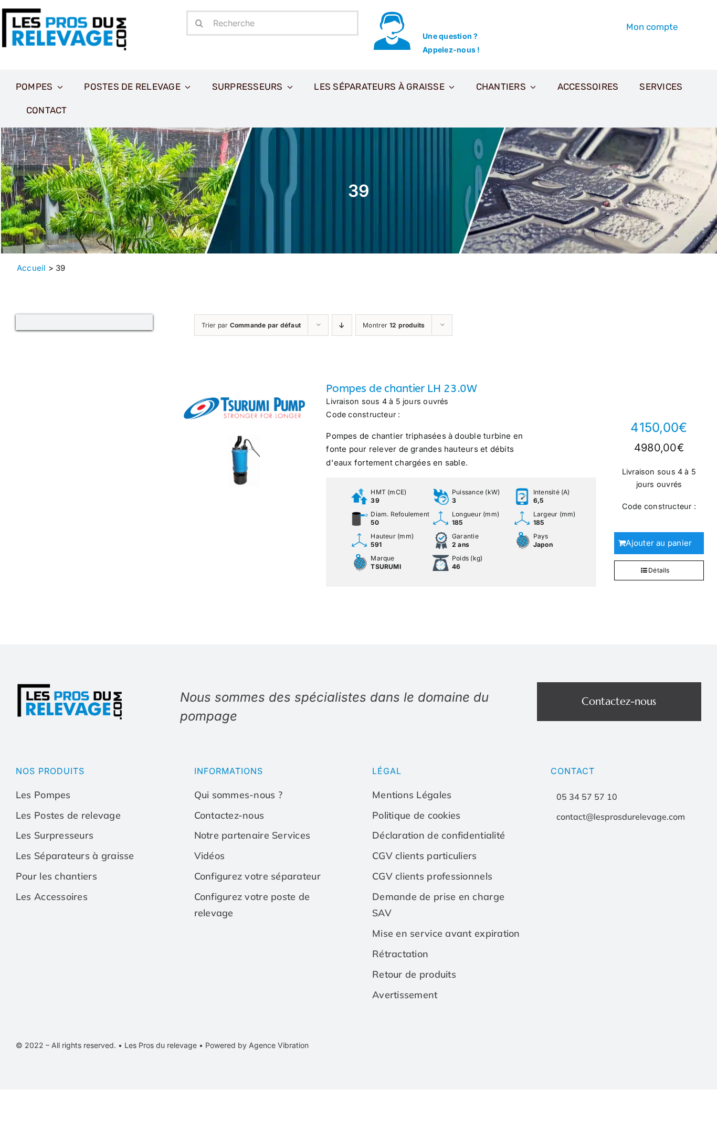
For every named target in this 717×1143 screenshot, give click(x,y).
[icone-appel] (392, 14)
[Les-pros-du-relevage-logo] (65, 10)
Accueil (31, 268)
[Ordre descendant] (342, 325)
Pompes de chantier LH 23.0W (401, 388)
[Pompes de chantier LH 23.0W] (244, 434)
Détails (659, 570)
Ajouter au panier (659, 543)
